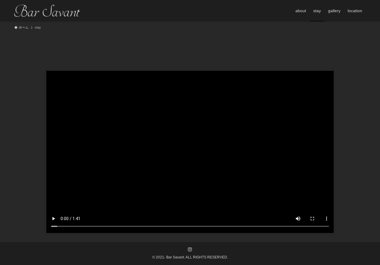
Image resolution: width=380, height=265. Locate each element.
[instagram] (190, 249)
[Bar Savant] (47, 11)
